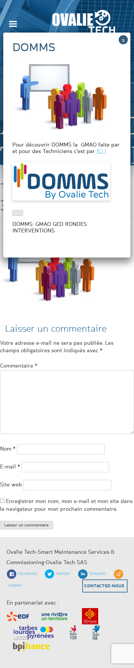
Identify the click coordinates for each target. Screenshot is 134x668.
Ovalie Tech (84, 24)
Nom (7, 449)
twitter (63, 573)
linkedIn (97, 573)
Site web (11, 484)
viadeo (14, 585)
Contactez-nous (104, 586)
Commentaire (18, 366)
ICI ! (101, 151)
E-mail (10, 467)
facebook (27, 573)
